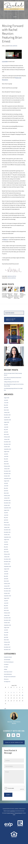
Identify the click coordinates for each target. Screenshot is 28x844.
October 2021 (7, 534)
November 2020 (7, 561)
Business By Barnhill (18, 813)
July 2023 (6, 483)
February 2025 (7, 436)
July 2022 (6, 512)
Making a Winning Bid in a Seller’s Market (22, 295)
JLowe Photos (12, 810)
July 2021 (6, 542)
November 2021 (7, 532)
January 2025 (6, 439)
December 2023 (7, 471)
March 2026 (6, 410)
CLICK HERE (5, 61)
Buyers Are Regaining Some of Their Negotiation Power (11, 296)
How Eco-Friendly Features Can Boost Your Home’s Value (16, 296)
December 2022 (7, 500)
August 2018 (6, 627)
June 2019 (6, 603)
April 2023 (6, 490)
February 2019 (7, 612)
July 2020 (6, 571)
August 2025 (6, 422)
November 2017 (7, 649)
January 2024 (6, 468)
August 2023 (6, 480)
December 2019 (7, 588)
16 (22, 695)
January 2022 (6, 527)
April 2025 (6, 432)
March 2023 (6, 493)
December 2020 (7, 559)
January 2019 (6, 615)
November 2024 (7, 444)
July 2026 (6, 400)
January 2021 (6, 556)
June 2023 (6, 485)
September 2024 (7, 449)
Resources (6, 679)
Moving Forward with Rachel (9, 676)
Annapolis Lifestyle (11, 276)
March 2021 (6, 551)
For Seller (6, 666)
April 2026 (6, 407)
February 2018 (7, 642)
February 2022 (7, 524)
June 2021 (6, 544)
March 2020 (6, 581)
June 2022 (6, 515)
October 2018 (7, 622)
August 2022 (6, 510)
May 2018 (6, 634)
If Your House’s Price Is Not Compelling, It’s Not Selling (5, 295)
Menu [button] (15, 16)
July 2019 (6, 600)
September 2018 (7, 625)
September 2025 (7, 419)
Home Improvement (8, 671)
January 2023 (6, 498)
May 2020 (6, 576)
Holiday (5, 669)
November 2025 (7, 414)
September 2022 (7, 507)
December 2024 (7, 441)
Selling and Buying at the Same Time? (11, 381)
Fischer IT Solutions (10, 813)
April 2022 (6, 520)
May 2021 (6, 546)
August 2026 (6, 397)
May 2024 (6, 458)
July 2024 (6, 454)
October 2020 (7, 564)
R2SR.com (5, 239)
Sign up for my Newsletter (10, 319)
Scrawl (14, 814)
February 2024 (7, 466)
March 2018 (6, 639)
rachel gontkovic (12, 278)
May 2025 (6, 429)
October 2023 (7, 476)
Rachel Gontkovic (14, 722)
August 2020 (6, 568)
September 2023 (7, 478)
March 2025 (6, 434)
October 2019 (7, 593)
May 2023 (6, 488)
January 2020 (6, 586)
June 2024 (6, 456)
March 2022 (6, 522)
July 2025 (6, 424)
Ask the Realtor (7, 659)
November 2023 (7, 473)
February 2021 (7, 554)
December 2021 (7, 529)
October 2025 (7, 417)
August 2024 (6, 451)
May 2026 (6, 405)
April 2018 (6, 637)
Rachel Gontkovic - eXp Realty (14, 7)
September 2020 (7, 566)
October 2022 (7, 505)
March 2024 (6, 463)
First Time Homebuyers (9, 662)
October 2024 (7, 446)
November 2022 (7, 502)
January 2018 (6, 644)
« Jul (5, 708)
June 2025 (6, 427)
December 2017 (7, 647)
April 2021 (6, 549)
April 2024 (6, 461)
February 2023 (7, 495)
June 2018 (6, 632)
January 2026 (6, 412)
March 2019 (6, 610)
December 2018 (7, 617)
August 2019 (6, 598)
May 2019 (6, 605)
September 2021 (7, 537)
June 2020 (6, 573)
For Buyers (6, 664)
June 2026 (6, 402)
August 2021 (6, 539)
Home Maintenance (8, 674)
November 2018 (7, 620)
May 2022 (6, 517)
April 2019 (6, 608)
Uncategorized (7, 681)
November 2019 (7, 590)
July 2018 (6, 630)
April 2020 (6, 578)
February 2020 (7, 583)
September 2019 (7, 595)
